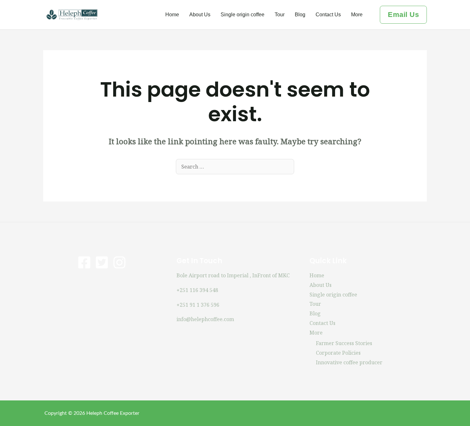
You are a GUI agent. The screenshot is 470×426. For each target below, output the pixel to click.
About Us (199, 14)
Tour (280, 14)
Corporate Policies (338, 352)
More (357, 14)
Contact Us (328, 14)
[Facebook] (84, 262)
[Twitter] (102, 262)
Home (172, 14)
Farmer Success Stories (344, 343)
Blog (300, 14)
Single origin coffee (242, 14)
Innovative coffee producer (349, 362)
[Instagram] (119, 262)
